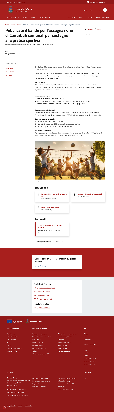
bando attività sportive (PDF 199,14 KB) (54, 195)
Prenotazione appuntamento (41, 381)
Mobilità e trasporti (38, 342)
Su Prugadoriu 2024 (90, 361)
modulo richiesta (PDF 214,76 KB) (90, 194)
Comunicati (87, 340)
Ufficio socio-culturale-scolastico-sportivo (50, 226)
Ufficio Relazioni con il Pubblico (16, 389)
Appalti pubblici (62, 348)
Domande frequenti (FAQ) (40, 378)
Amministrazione (13, 328)
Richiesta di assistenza (39, 387)
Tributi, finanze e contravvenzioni (68, 334)
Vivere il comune (90, 345)
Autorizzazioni (62, 345)
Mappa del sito (11, 406)
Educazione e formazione (39, 334)
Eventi (86, 353)
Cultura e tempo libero (65, 337)
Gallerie (86, 356)
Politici (9, 345)
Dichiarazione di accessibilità (66, 384)
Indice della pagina (12, 63)
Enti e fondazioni (12, 340)
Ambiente (61, 340)
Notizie (86, 334)
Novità (13, 25)
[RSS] (90, 10)
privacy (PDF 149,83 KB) (50, 207)
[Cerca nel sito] (105, 10)
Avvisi (19, 25)
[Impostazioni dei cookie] (4, 407)
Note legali (61, 387)
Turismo (89, 17)
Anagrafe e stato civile (39, 348)
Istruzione (71, 17)
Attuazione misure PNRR (65, 389)
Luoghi (86, 350)
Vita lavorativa (36, 340)
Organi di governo (12, 334)
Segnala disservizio (38, 384)
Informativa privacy (64, 381)
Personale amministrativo (14, 348)
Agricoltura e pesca (64, 351)
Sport (81, 17)
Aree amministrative (13, 337)
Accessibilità (28, 406)
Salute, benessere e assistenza (41, 337)
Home (7, 25)
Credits (20, 406)
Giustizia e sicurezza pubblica (41, 354)
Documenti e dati (12, 351)
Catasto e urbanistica (38, 345)
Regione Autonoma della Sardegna (16, 2)
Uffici (8, 342)
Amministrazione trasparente (67, 378)
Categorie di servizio (39, 328)
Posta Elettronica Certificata (15, 392)
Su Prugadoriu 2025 (90, 364)
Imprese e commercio (64, 342)
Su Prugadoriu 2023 (90, 358)
